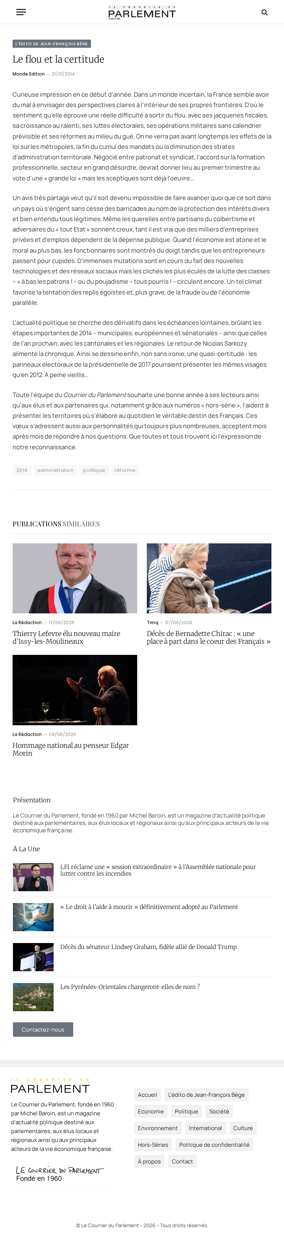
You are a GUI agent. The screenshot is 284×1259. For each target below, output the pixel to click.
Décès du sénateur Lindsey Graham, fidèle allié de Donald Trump (148, 947)
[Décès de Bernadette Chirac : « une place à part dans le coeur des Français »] (209, 578)
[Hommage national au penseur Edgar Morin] (75, 690)
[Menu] (21, 12)
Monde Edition (29, 74)
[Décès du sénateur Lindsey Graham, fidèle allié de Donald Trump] (33, 957)
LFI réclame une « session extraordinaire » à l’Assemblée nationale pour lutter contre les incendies (158, 870)
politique (94, 470)
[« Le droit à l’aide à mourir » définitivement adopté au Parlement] (33, 917)
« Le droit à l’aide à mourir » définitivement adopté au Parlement (149, 907)
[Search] (264, 12)
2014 (22, 470)
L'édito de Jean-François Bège (52, 44)
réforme (125, 470)
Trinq (152, 622)
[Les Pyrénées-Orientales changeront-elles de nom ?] (33, 997)
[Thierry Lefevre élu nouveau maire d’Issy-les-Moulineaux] (75, 578)
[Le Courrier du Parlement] (142, 12)
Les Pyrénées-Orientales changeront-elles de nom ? (130, 987)
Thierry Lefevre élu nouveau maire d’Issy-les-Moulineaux (66, 637)
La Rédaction (27, 622)
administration (55, 470)
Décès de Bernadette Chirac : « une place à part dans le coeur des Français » (209, 637)
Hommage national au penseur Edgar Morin (71, 749)
